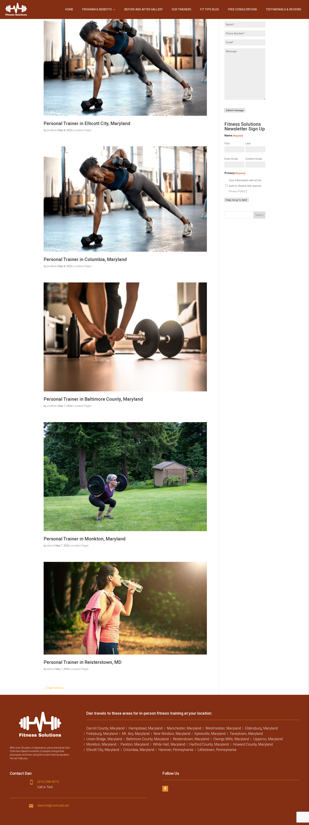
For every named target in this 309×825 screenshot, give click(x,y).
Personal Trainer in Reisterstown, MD (82, 662)
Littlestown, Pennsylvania (217, 750)
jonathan (52, 130)
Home (69, 9)
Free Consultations (242, 9)
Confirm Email (253, 158)
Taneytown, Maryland (246, 734)
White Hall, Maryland (169, 744)
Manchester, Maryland (184, 728)
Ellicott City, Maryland (102, 750)
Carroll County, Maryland (105, 728)
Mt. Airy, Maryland (135, 734)
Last (248, 143)
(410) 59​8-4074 (48, 781)
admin (50, 545)
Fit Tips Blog (209, 9)
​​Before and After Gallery (143, 9)
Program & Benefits (97, 9)
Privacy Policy (237, 191)
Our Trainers (181, 9)
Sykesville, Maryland (209, 734)
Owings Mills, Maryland (231, 739)
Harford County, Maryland (209, 744)
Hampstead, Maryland (146, 728)
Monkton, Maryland (101, 744)
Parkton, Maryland (135, 744)
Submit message (235, 110)
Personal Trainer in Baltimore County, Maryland (93, 399)
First (227, 143)
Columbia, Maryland (138, 750)
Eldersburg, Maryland (261, 728)
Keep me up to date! (236, 200)
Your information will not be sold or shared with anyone (245, 186)
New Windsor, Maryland (172, 734)
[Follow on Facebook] (165, 789)
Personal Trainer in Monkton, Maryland (85, 538)
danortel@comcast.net (53, 805)
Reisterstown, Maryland (191, 739)
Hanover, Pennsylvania (175, 750)
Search (259, 215)
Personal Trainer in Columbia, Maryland (85, 259)
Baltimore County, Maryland (147, 739)
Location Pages (82, 130)
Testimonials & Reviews (283, 9)
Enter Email (231, 158)
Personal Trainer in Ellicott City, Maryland (87, 123)
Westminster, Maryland (223, 728)
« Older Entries (54, 688)
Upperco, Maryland (268, 739)
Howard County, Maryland (253, 744)
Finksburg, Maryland (102, 734)
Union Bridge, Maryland (104, 739)
